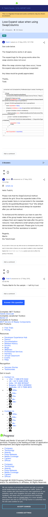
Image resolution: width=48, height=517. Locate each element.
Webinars (8, 349)
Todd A (8, 42)
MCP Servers (5, 322)
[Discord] (10, 407)
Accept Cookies (24, 506)
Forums (7, 345)
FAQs (6, 360)
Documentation (10, 341)
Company (8, 448)
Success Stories (11, 367)
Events (7, 358)
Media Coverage (11, 456)
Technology (9, 450)
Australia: (20, 387)
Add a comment (9, 154)
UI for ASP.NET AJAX (23, 8)
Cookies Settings (24, 513)
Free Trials (8, 328)
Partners (8, 353)
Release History (11, 343)
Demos (7, 339)
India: (19, 383)
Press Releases (10, 454)
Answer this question (13, 302)
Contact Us (9, 377)
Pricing (7, 330)
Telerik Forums (9, 8)
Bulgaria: (20, 385)
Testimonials (9, 369)
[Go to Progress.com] (7, 436)
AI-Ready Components (21, 322)
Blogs (6, 347)
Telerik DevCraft (7, 314)
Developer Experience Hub (15, 337)
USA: (18, 379)
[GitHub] (10, 405)
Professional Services (13, 351)
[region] (24, 500)
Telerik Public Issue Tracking (16, 251)
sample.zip (9, 186)
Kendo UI (4, 318)
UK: (18, 381)
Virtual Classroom (12, 355)
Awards (7, 452)
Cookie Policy (24, 497)
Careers (7, 458)
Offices (7, 460)
